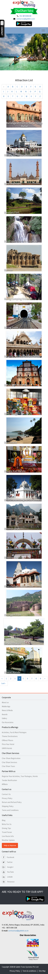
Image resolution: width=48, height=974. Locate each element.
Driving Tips (6, 828)
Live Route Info (8, 836)
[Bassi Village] (24, 401)
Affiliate (5, 784)
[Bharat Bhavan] (24, 631)
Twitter (10, 862)
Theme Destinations (10, 736)
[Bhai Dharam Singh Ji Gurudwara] (24, 488)
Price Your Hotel (8, 744)
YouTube (10, 872)
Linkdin (10, 877)
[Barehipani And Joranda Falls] (24, 229)
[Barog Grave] (24, 315)
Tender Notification (9, 780)
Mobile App (6, 706)
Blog (3, 820)
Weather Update (8, 840)
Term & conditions (29, 971)
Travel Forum (7, 832)
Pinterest (11, 882)
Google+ (10, 867)
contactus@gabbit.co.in (25, 19)
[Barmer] (24, 258)
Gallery (4, 718)
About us (5, 702)
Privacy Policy (7, 798)
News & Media (7, 710)
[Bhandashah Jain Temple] (24, 574)
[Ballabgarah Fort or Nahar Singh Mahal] (24, 114)
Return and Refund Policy (12, 802)
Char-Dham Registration (11, 758)
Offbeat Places (7, 740)
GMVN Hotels (7, 748)
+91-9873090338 (25, 16)
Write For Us (6, 824)
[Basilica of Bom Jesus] (24, 373)
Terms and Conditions (10, 810)
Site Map (42, 971)
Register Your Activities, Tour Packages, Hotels (20, 776)
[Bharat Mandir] (24, 660)
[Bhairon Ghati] (24, 516)
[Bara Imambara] (24, 172)
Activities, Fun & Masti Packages (14, 732)
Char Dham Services (9, 762)
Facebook (10, 857)
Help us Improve (10, 845)
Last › (3, 683)
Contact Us (6, 794)
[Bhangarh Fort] (24, 603)
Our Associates (7, 722)
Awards (5, 714)
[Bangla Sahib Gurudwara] (24, 143)
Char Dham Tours (8, 766)
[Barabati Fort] (24, 200)
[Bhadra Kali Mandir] (24, 459)
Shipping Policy (7, 806)
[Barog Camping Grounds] (24, 286)
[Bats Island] (24, 430)
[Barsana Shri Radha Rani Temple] (24, 344)
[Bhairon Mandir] (24, 545)
